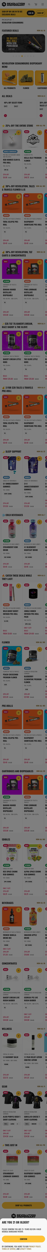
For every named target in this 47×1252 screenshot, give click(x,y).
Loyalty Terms (25, 1248)
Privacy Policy (35, 1246)
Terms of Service (9, 1248)
